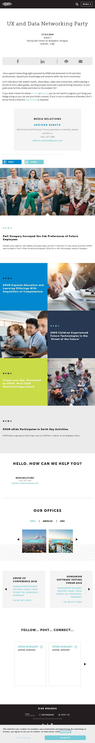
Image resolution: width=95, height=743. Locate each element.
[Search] (77, 4)
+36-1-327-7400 (47, 136)
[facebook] (18, 61)
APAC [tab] (62, 521)
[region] (47, 734)
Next (85, 664)
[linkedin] (42, 61)
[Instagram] (52, 724)
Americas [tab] (48, 521)
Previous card (18, 539)
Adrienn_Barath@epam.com (47, 140)
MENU (86, 4)
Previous (10, 664)
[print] (66, 61)
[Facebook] (47, 724)
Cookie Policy (65, 731)
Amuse (44, 93)
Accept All (65, 738)
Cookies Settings (23, 738)
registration (31, 99)
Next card (77, 539)
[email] (80, 61)
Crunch (34, 93)
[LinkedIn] (43, 724)
